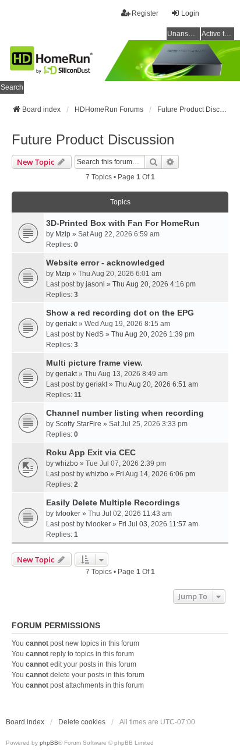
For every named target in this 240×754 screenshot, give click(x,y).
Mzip (62, 234)
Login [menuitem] (190, 13)
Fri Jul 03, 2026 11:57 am (158, 524)
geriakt (66, 324)
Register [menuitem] (145, 13)
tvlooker (67, 513)
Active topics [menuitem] (218, 34)
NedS (95, 334)
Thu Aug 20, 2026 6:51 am (156, 384)
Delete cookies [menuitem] (81, 722)
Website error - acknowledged (105, 262)
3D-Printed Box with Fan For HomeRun (123, 223)
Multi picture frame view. (94, 362)
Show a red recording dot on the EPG (120, 312)
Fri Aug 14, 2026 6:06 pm (155, 474)
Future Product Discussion (93, 139)
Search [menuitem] (12, 87)
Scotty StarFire (78, 424)
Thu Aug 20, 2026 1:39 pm (153, 334)
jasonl (95, 284)
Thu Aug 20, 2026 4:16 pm (154, 284)
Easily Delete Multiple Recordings (113, 502)
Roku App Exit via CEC (91, 452)
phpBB (49, 742)
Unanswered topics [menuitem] (183, 34)
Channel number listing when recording (125, 412)
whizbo (66, 463)
